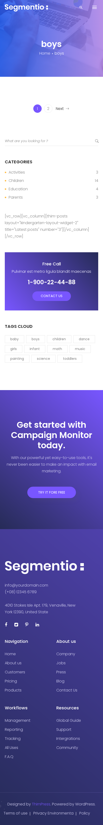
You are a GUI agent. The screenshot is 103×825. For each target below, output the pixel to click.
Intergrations (68, 738)
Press (61, 672)
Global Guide (68, 720)
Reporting (14, 729)
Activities (17, 172)
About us (13, 663)
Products (13, 690)
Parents (16, 197)
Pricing (11, 681)
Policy (84, 813)
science (43, 358)
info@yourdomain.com (26, 585)
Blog (60, 681)
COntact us (52, 296)
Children (16, 180)
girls (13, 348)
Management (17, 720)
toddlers (70, 358)
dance (84, 339)
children (59, 339)
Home (10, 654)
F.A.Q (9, 756)
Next (60, 108)
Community (67, 747)
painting (17, 358)
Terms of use (16, 813)
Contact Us (66, 690)
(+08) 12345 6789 (21, 592)
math (57, 348)
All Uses (11, 747)
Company (65, 654)
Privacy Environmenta (53, 813)
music (80, 348)
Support (63, 729)
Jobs (61, 663)
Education (18, 189)
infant (35, 348)
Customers (15, 672)
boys (36, 339)
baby (14, 339)
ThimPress (41, 804)
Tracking (13, 738)
